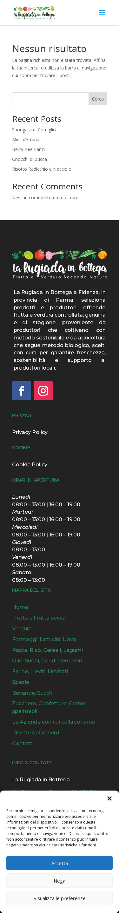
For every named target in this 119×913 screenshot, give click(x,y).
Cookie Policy (29, 465)
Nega (59, 880)
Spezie (20, 682)
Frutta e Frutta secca (39, 618)
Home (20, 607)
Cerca (98, 99)
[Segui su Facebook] (21, 390)
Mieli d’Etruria (25, 139)
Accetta (59, 863)
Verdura (22, 629)
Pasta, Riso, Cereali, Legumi (47, 650)
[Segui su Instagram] (43, 390)
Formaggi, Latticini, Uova (44, 639)
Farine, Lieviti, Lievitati (40, 671)
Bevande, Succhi (33, 693)
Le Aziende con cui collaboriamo (54, 722)
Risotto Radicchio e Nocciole (41, 169)
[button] (109, 798)
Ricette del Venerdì (36, 733)
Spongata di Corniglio (34, 130)
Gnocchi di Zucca (29, 159)
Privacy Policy (30, 432)
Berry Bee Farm (28, 149)
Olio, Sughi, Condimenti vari (47, 661)
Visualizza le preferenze (60, 898)
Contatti (23, 743)
